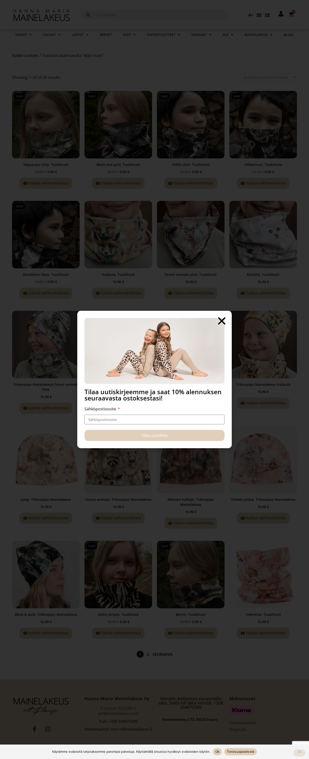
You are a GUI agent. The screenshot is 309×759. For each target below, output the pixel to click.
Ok (217, 751)
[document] (154, 379)
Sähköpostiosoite (100, 409)
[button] (222, 321)
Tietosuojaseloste (240, 751)
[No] (299, 753)
